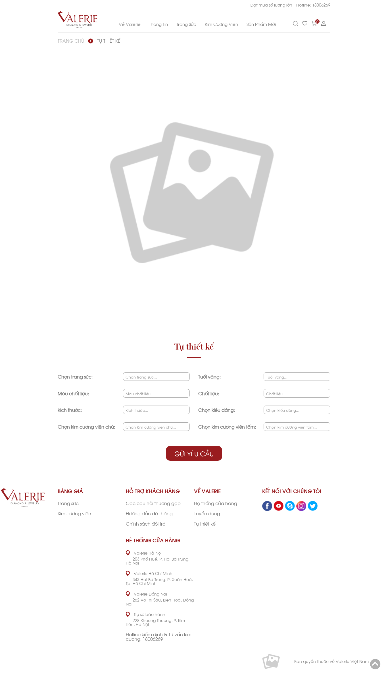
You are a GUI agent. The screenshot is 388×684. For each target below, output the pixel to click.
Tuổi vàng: (209, 376)
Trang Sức (186, 24)
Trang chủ (71, 40)
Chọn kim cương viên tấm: (227, 426)
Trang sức (68, 503)
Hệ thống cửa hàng (215, 503)
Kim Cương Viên (221, 24)
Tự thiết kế (108, 40)
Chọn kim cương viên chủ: (86, 426)
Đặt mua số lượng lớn (271, 5)
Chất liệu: (208, 393)
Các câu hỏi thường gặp (153, 503)
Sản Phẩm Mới (261, 24)
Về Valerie (130, 24)
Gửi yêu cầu (194, 453)
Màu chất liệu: (73, 393)
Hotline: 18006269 (313, 5)
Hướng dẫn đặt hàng (149, 513)
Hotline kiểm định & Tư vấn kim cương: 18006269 (158, 636)
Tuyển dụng (207, 513)
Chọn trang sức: (75, 376)
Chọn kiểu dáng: (216, 409)
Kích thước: (70, 409)
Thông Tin (158, 24)
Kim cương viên (74, 513)
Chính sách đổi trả (146, 523)
